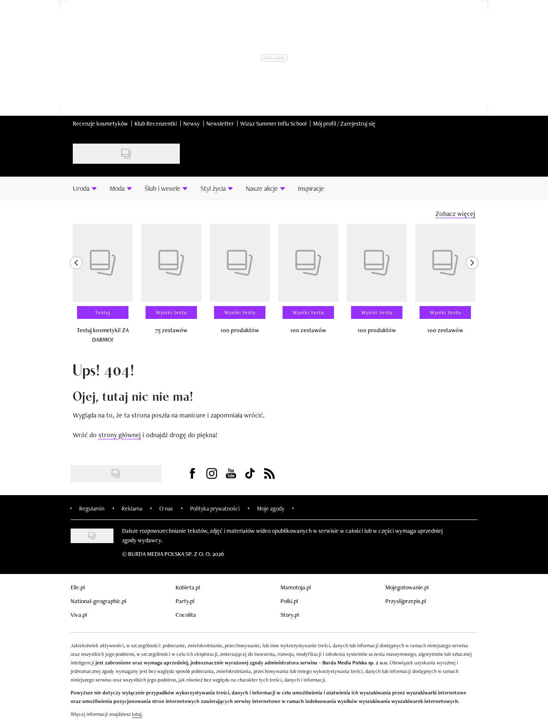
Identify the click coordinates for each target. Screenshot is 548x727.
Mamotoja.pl (295, 587)
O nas (166, 508)
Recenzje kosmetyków (100, 123)
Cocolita (186, 615)
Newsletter (220, 123)
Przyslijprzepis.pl (405, 601)
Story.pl (289, 615)
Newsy (191, 123)
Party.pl (185, 601)
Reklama (132, 508)
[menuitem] (84, 188)
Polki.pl (289, 601)
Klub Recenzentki (155, 123)
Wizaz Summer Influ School (273, 123)
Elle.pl (78, 587)
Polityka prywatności (215, 508)
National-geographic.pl (98, 601)
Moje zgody (270, 508)
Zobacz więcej (455, 213)
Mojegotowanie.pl (407, 587)
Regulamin (91, 508)
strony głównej (119, 434)
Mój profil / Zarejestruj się (344, 123)
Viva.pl (79, 615)
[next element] (472, 287)
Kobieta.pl (188, 587)
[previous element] (76, 287)
